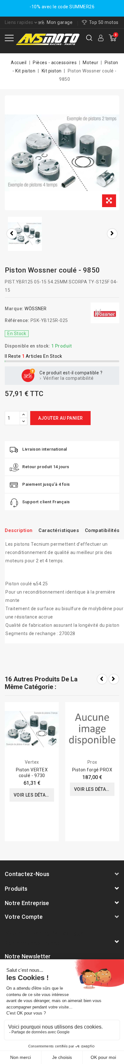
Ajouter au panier (60, 418)
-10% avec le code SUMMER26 (62, 6)
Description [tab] (19, 530)
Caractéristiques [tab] (58, 530)
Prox (92, 762)
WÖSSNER (35, 308)
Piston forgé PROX (92, 769)
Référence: (17, 320)
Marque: (14, 308)
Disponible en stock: (27, 345)
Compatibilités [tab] (102, 530)
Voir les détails (33, 795)
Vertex (32, 762)
